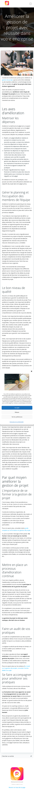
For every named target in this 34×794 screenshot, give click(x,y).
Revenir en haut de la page (17, 787)
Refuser (17, 412)
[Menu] (30, 3)
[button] (31, 371)
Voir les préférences (17, 417)
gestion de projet (7, 80)
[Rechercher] (31, 756)
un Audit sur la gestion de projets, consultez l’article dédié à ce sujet (16, 668)
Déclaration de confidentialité (17, 422)
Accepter (17, 407)
